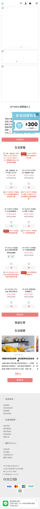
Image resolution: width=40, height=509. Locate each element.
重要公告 (6, 437)
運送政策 (6, 426)
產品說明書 (7, 413)
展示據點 (6, 452)
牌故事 (7, 449)
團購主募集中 (8, 458)
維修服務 (6, 411)
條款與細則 (7, 431)
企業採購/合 (7, 455)
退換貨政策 (7, 434)
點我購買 (20, 139)
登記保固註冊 (8, 408)
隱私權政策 (7, 429)
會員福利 (6, 405)
